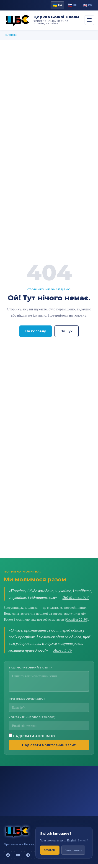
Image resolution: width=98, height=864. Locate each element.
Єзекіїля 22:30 (76, 619)
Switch (49, 850)
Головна (10, 34)
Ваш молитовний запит (30, 667)
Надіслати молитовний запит (49, 745)
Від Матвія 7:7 (75, 597)
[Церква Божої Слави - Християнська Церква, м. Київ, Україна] (17, 20)
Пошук (66, 331)
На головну (35, 331)
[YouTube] (18, 855)
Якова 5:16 (62, 650)
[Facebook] (8, 855)
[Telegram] (28, 855)
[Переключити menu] (89, 20)
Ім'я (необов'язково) (27, 698)
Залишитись (73, 850)
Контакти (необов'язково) (32, 717)
